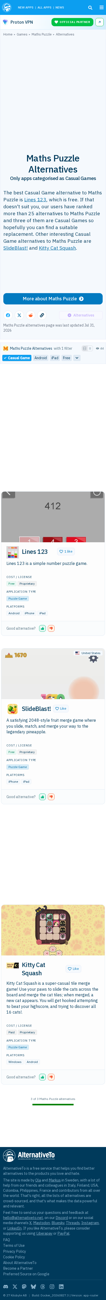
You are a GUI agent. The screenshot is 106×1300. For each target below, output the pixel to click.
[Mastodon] (24, 1286)
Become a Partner (18, 1268)
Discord (62, 1217)
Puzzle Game (17, 598)
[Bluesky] (33, 1286)
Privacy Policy (14, 1251)
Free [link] (66, 358)
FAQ (6, 1239)
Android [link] (40, 358)
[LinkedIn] (61, 1286)
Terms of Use (14, 1245)
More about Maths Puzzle (50, 299)
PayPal (63, 1233)
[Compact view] (90, 348)
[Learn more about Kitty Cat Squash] (12, 965)
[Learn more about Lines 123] (12, 552)
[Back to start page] (7, 7)
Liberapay (44, 1233)
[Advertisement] (53, 92)
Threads (73, 1222)
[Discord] (5, 1286)
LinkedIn (14, 1228)
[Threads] (42, 1286)
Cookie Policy (14, 1256)
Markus (55, 1180)
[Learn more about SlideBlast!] (12, 709)
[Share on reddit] (30, 315)
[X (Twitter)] (14, 1286)
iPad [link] (54, 358)
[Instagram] (52, 1286)
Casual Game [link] (19, 358)
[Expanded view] (84, 348)
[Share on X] (19, 315)
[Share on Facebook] (8, 315)
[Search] (90, 8)
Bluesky (57, 1222)
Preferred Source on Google (26, 1273)
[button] (66, 551)
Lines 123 (35, 199)
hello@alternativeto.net (23, 1217)
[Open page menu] (101, 7)
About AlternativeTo (20, 1262)
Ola (38, 1180)
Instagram (90, 1222)
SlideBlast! (15, 248)
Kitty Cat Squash (57, 248)
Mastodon (41, 1222)
